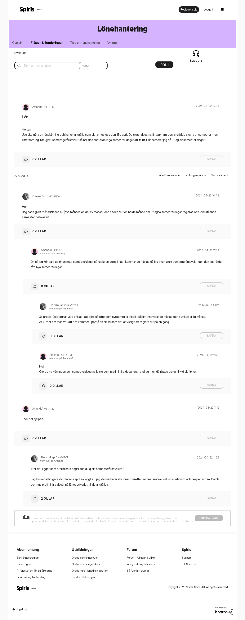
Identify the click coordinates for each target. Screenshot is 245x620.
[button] (223, 106)
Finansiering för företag (31, 577)
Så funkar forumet (138, 570)
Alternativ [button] (164, 66)
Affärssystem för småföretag (34, 570)
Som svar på (52, 253)
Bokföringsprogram (28, 557)
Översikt (18, 43)
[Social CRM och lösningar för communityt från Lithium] (224, 610)
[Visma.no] (31, 9)
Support (186, 557)
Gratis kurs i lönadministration (90, 570)
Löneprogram (24, 564)
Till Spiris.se (189, 564)
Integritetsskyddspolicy (141, 564)
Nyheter (112, 43)
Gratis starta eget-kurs (86, 564)
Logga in (209, 9)
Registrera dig (188, 9)
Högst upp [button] (22, 609)
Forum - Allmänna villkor (141, 557)
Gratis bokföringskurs (85, 557)
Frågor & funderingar (47, 43)
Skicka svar (208, 518)
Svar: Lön (20, 53)
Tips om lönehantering (85, 43)
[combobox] (58, 65)
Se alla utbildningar (83, 577)
